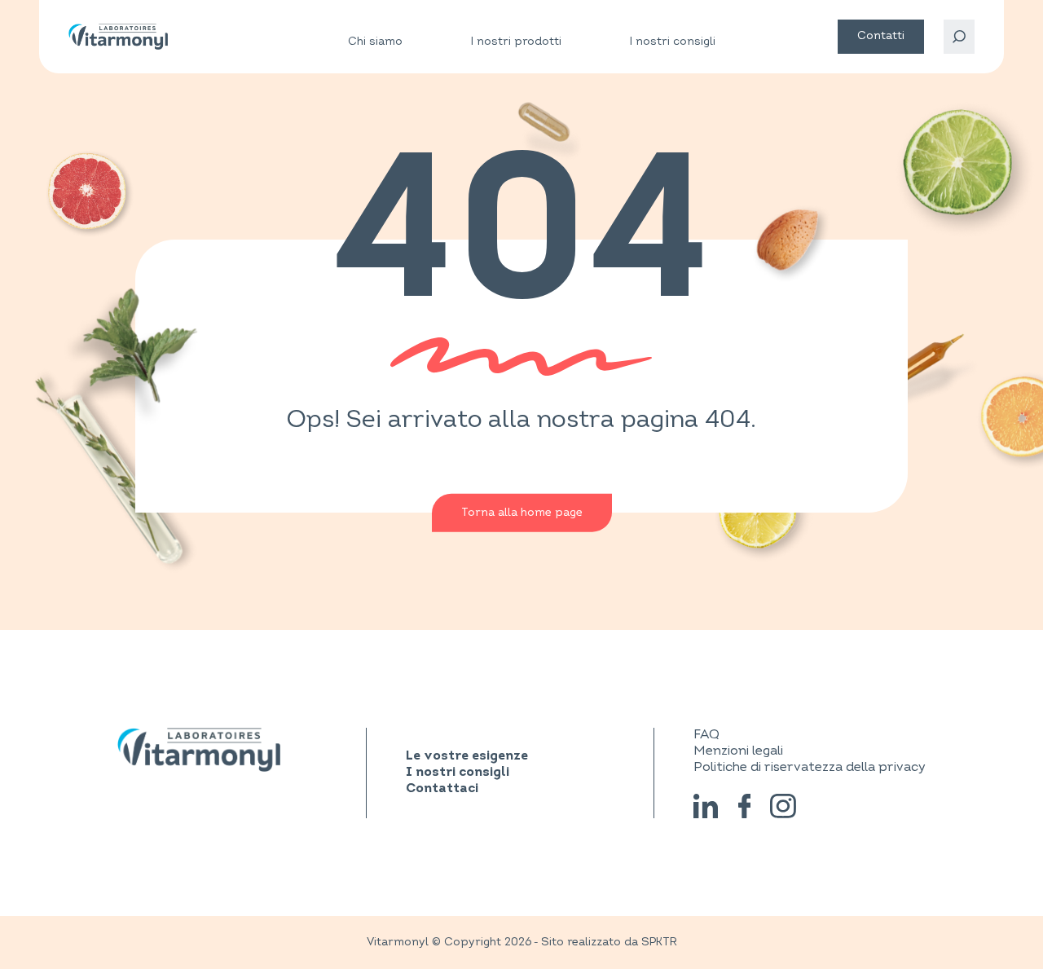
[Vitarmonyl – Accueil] (118, 37)
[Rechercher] (959, 37)
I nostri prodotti (516, 41)
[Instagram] (783, 806)
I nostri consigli (672, 41)
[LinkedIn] (706, 806)
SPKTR (659, 942)
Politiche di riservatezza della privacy (809, 767)
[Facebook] (744, 806)
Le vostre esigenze (467, 756)
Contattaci (442, 788)
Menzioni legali (738, 750)
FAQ (706, 734)
